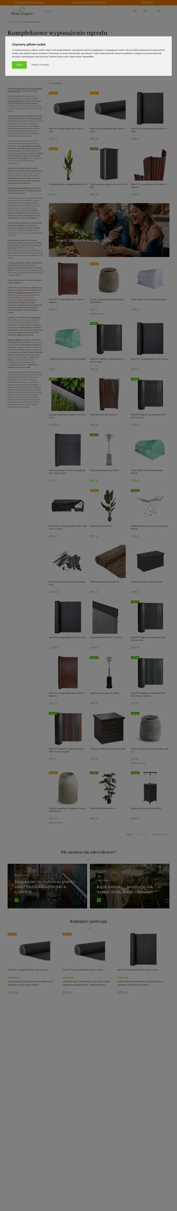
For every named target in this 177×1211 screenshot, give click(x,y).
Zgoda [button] (19, 65)
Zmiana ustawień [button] (40, 65)
